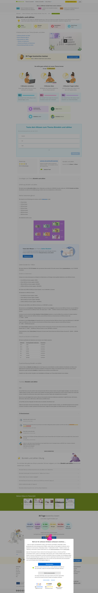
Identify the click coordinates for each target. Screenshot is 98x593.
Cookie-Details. (66, 549)
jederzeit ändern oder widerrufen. (36, 558)
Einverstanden (49, 564)
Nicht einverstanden (49, 573)
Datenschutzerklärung (55, 549)
